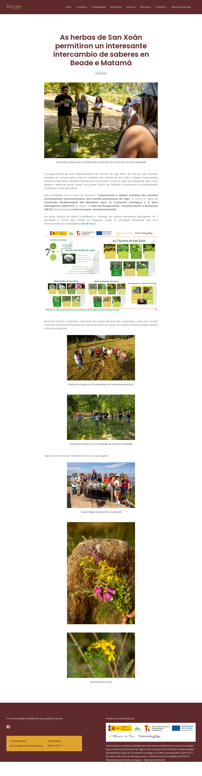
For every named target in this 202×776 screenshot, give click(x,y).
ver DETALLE (88, 223)
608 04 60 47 (55, 745)
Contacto (161, 7)
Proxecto (81, 7)
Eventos (130, 7)
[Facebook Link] (15, 727)
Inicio (69, 7)
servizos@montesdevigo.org (26, 745)
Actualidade (99, 7)
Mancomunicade (181, 7)
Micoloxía (115, 7)
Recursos (145, 7)
